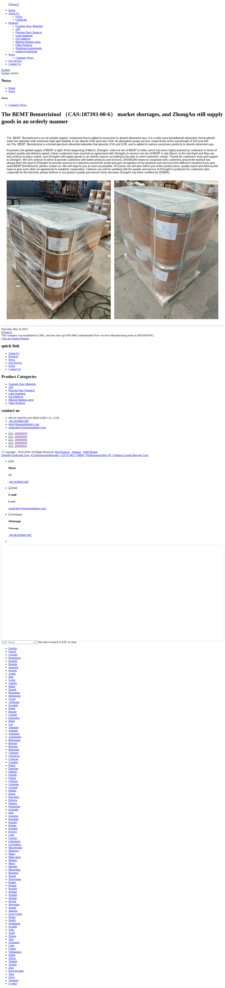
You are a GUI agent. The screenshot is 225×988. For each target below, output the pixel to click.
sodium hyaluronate (26, 51)
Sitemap (76, 452)
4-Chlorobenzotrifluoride (44, 455)
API (17, 29)
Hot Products (62, 452)
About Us (13, 13)
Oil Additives (22, 38)
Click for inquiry (10, 338)
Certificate (21, 19)
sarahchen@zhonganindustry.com (27, 427)
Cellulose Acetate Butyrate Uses (130, 455)
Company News (24, 57)
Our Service (15, 60)
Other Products (23, 45)
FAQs (18, 16)
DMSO (80, 455)
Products (13, 22)
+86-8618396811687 (20, 535)
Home (11, 10)
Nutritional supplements (28, 48)
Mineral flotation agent (28, 41)
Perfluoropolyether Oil (98, 455)
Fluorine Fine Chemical (28, 32)
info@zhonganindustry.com (23, 424)
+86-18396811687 (18, 421)
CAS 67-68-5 (67, 455)
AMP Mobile (90, 452)
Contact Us (14, 64)
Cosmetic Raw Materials (29, 26)
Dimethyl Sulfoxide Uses (15, 455)
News (11, 54)
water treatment (24, 35)
